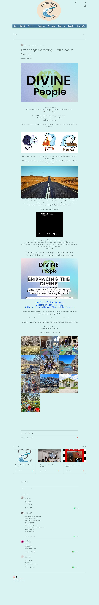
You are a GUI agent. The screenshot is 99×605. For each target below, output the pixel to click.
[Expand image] (30, 345)
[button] (85, 6)
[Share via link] (33, 433)
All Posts (15, 34)
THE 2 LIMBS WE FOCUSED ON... (24, 465)
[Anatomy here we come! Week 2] (74, 455)
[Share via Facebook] (21, 433)
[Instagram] (14, 577)
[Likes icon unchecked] (26, 508)
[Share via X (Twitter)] (25, 433)
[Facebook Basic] (17, 577)
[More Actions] (77, 498)
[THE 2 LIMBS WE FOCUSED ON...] (24, 455)
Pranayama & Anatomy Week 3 (47, 465)
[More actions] (77, 45)
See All (84, 446)
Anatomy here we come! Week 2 (73, 465)
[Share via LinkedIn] (29, 433)
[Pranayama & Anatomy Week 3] (49, 455)
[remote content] (49, 224)
